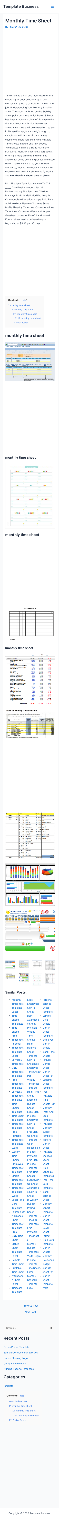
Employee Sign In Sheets (47, 1043)
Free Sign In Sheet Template (32, 1163)
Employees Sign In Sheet (33, 1007)
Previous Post (30, 1306)
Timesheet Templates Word (17, 1143)
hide (24, 300)
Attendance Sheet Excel (17, 1279)
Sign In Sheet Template (47, 1031)
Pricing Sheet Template (32, 1211)
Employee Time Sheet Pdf (33, 1071)
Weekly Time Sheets (16, 1155)
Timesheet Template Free (17, 1227)
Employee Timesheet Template (17, 1167)
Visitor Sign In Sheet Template (33, 1260)
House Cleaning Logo (16, 1358)
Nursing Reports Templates (19, 1368)
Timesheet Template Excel (17, 1051)
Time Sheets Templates (17, 1019)
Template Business (21, 6)
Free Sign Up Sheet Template (32, 1135)
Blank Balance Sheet (46, 1195)
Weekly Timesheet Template (33, 1083)
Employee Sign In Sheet (32, 1123)
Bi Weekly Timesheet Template (17, 1095)
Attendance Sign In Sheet (33, 1191)
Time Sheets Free (16, 1031)
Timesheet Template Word (17, 1191)
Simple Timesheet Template (17, 1179)
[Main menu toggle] (52, 6)
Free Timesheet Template (17, 1083)
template (8, 1385)
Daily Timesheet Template (17, 1071)
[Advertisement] (29, 61)
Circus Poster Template (16, 1347)
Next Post (30, 1312)
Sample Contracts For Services (21, 1352)
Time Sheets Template (17, 1107)
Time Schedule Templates (48, 1171)
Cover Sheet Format (46, 1231)
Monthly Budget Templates (33, 1247)
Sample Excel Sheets (46, 1019)
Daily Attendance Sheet (33, 1019)
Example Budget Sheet (32, 1103)
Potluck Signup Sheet (46, 1063)
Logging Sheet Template (47, 1083)
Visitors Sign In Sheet (46, 1143)
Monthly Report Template (47, 1207)
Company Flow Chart (16, 1363)
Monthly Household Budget (48, 1260)
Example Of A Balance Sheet (18, 1215)
